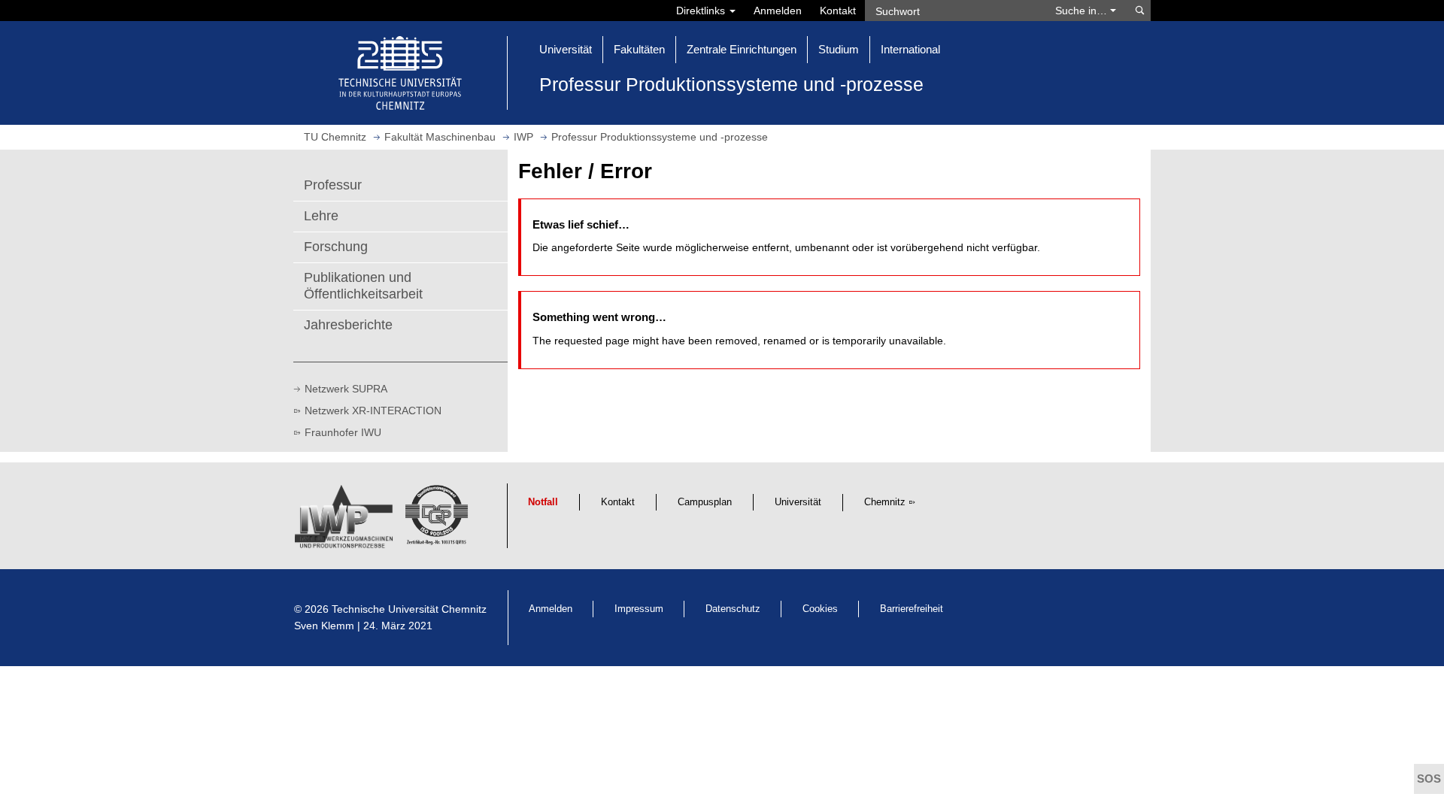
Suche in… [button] (1082, 11)
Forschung (336, 246)
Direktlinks (702, 11)
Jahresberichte (348, 324)
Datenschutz (732, 609)
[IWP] (346, 521)
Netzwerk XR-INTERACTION (373, 410)
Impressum (638, 609)
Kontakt (838, 11)
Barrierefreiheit (911, 609)
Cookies (820, 609)
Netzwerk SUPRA (346, 389)
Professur (333, 184)
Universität (798, 502)
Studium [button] (838, 49)
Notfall (543, 502)
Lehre (321, 215)
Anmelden (778, 11)
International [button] (910, 49)
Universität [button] (565, 49)
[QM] (438, 521)
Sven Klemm (324, 626)
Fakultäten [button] (639, 49)
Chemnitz (885, 502)
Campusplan (705, 502)
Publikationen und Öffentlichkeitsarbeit (363, 285)
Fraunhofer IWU (343, 432)
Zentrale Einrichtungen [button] (741, 49)
